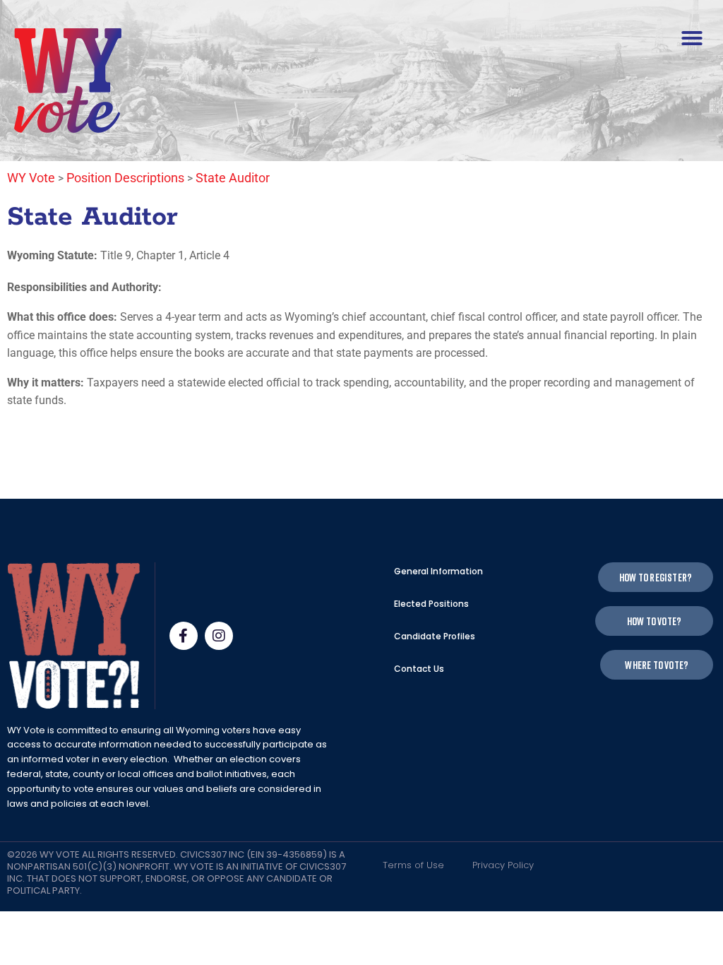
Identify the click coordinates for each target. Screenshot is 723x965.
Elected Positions (431, 604)
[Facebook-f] (183, 636)
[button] (692, 38)
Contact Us (419, 669)
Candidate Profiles (434, 636)
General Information (438, 571)
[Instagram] (219, 636)
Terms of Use (413, 865)
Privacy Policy (503, 865)
